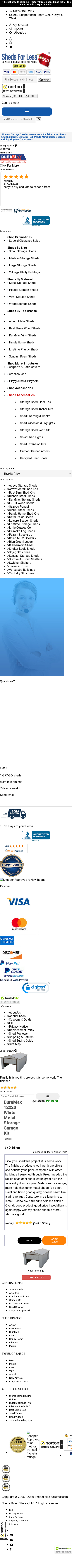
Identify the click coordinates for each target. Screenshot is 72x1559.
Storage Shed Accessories (25, 134)
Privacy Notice (18, 1026)
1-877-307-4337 (23, 11)
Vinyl (11, 1371)
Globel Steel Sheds (21, 510)
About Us (19, 32)
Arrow (12, 1325)
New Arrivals (16, 1378)
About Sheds (17, 1016)
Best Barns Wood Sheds (25, 328)
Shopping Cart (18, 96)
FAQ (11, 1023)
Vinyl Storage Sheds (22, 297)
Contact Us (15, 1300)
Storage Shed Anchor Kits (36, 409)
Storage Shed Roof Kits (35, 430)
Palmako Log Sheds (22, 531)
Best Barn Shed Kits (22, 492)
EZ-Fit (12, 1335)
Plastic (12, 1364)
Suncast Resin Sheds (23, 356)
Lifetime (13, 1342)
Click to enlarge (36, 1270)
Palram (12, 1346)
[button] (3, 1530)
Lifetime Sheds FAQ (19, 1406)
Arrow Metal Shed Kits (23, 489)
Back (29, 1240)
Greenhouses (17, 374)
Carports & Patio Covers (24, 367)
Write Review (54, 1240)
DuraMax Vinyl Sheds (23, 335)
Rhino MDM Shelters (22, 538)
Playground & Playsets (24, 381)
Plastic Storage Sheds (23, 290)
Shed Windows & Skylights (37, 423)
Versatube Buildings (22, 569)
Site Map (15, 1044)
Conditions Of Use (19, 1296)
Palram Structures (20, 534)
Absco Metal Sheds (22, 321)
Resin (12, 1367)
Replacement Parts (21, 1030)
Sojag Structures (19, 552)
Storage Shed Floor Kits (35, 402)
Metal (12, 1360)
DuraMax (14, 1332)
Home (5, 134)
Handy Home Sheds (22, 342)
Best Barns (15, 1328)
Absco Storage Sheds (23, 485)
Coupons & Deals (20, 1019)
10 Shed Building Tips (20, 1420)
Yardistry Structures (21, 573)
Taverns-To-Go (18, 566)
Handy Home (16, 1339)
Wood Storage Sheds (23, 304)
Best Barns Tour (17, 1410)
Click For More (9, 165)
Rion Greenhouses (21, 541)
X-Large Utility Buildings (24, 272)
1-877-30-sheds (10, 775)
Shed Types (15, 1413)
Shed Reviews (18, 1033)
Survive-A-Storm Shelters (25, 559)
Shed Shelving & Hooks (35, 416)
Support (17, 29)
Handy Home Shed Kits (24, 513)
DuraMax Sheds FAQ (20, 1402)
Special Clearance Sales (24, 240)
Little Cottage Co (20, 527)
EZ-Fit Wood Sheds (21, 503)
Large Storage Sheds (22, 265)
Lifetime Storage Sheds (24, 524)
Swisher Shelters (20, 562)
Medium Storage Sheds (24, 258)
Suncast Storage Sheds (24, 555)
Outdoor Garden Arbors (35, 451)
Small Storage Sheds (22, 251)
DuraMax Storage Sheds (24, 499)
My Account (20, 25)
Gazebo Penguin (19, 506)
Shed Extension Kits (33, 444)
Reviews (28, 139)
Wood (12, 1374)
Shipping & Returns (21, 1037)
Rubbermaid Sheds (21, 545)
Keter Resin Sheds (21, 517)
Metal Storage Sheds (22, 283)
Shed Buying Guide (21, 1040)
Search (45, 79)
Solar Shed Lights (31, 437)
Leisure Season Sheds (23, 520)
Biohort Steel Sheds (22, 496)
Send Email (7, 795)
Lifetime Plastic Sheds (24, 349)
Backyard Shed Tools (33, 458)
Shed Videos (16, 1417)
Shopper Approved (19, 1310)
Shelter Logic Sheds (22, 548)
